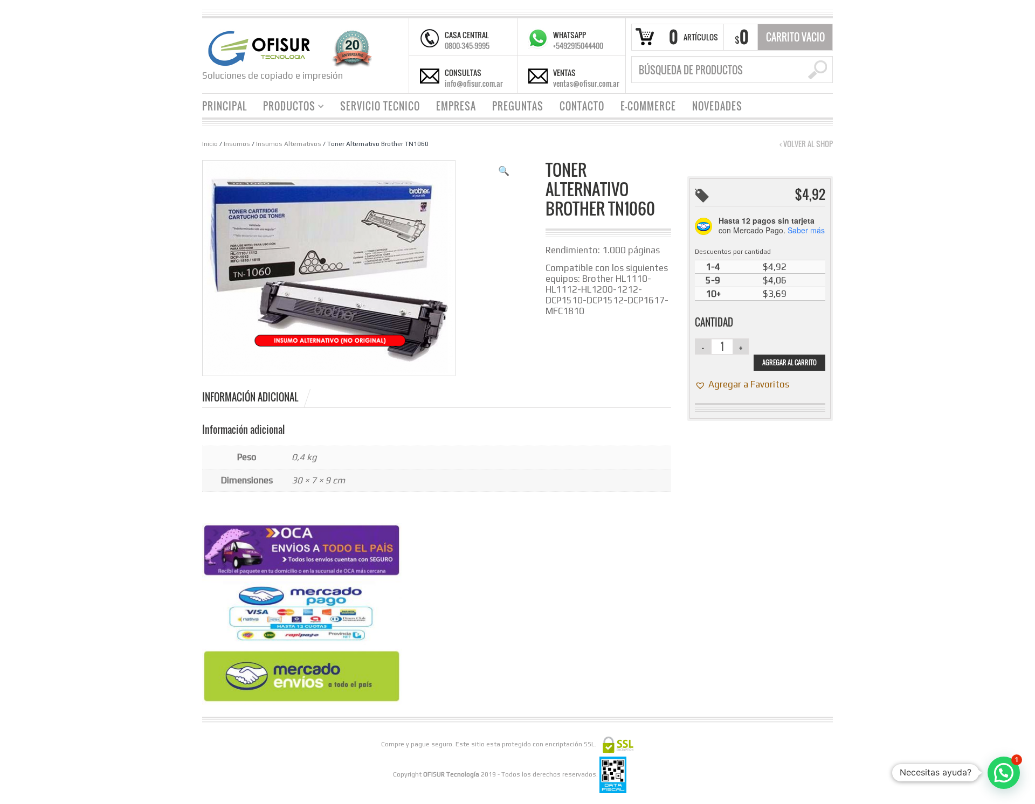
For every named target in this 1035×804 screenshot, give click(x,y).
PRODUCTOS (285, 107)
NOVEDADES (717, 106)
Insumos (237, 144)
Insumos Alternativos (288, 144)
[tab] (257, 397)
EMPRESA (456, 106)
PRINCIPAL (224, 106)
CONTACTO (582, 106)
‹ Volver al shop (806, 143)
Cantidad (714, 322)
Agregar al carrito (789, 362)
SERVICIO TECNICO (380, 106)
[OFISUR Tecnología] (287, 47)
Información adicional (250, 397)
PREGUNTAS (517, 106)
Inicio (210, 144)
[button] (503, 170)
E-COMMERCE (648, 106)
